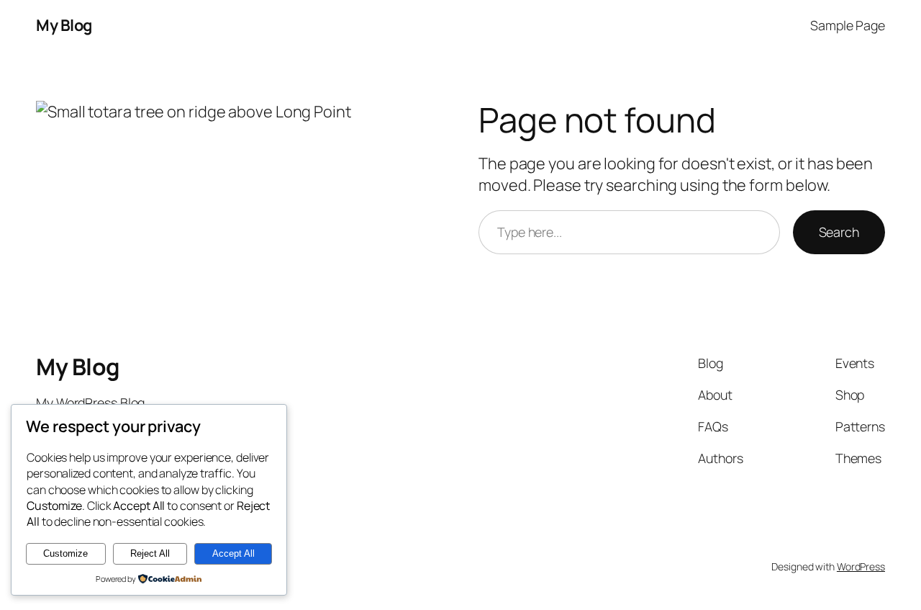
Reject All (150, 553)
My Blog (64, 25)
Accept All (233, 553)
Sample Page (847, 25)
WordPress (861, 566)
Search (839, 232)
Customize (65, 553)
